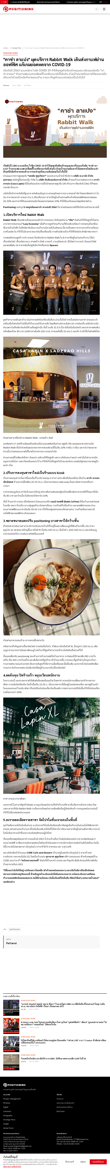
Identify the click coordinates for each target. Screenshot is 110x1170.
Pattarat (6, 85)
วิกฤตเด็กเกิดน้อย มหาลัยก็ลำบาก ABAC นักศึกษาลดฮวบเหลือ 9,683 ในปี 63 (53, 1058)
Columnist (7, 1111)
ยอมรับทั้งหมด (98, 1161)
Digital (5, 1107)
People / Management (12, 1098)
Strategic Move (16, 48)
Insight (6, 1123)
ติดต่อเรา (60, 1098)
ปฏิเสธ (83, 1161)
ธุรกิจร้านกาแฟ (14, 929)
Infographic (7, 1115)
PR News (6, 1103)
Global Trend (8, 1128)
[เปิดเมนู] (104, 9)
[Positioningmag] (18, 9)
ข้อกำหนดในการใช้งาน (65, 1107)
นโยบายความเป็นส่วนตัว (65, 1103)
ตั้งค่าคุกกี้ (69, 1161)
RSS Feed (60, 1111)
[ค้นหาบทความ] (97, 9)
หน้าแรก (5, 48)
